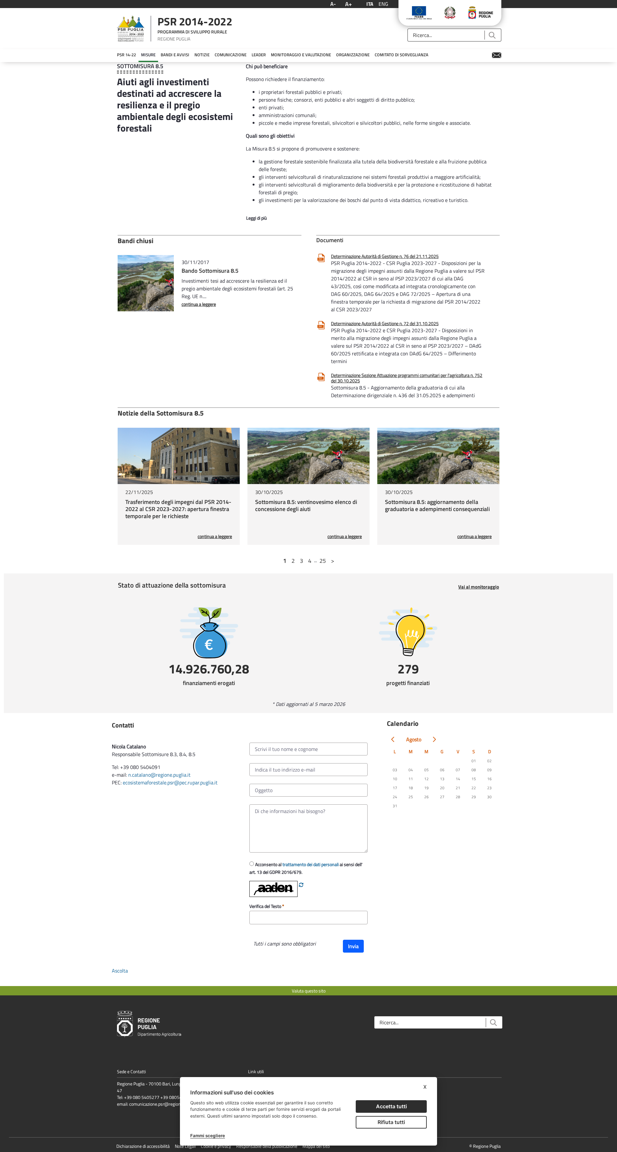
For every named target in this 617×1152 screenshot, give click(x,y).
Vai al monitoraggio (478, 586)
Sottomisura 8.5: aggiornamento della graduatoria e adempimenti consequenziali (437, 505)
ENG (383, 4)
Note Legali (185, 1146)
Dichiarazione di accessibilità (143, 1146)
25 (322, 560)
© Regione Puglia (485, 1146)
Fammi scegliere (207, 1135)
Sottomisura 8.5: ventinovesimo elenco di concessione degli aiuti (306, 505)
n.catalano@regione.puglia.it (159, 775)
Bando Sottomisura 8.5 (210, 270)
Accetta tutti (391, 1106)
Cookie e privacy (216, 1146)
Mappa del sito (316, 1146)
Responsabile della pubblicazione (266, 1146)
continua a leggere (199, 304)
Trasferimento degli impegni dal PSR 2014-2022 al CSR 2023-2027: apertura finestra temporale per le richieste (178, 509)
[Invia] (491, 35)
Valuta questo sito (309, 990)
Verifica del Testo (265, 906)
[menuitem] (126, 55)
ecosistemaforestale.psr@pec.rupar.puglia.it (171, 782)
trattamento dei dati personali (310, 864)
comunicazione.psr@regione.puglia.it (163, 1104)
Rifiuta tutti (391, 1122)
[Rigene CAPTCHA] (301, 885)
